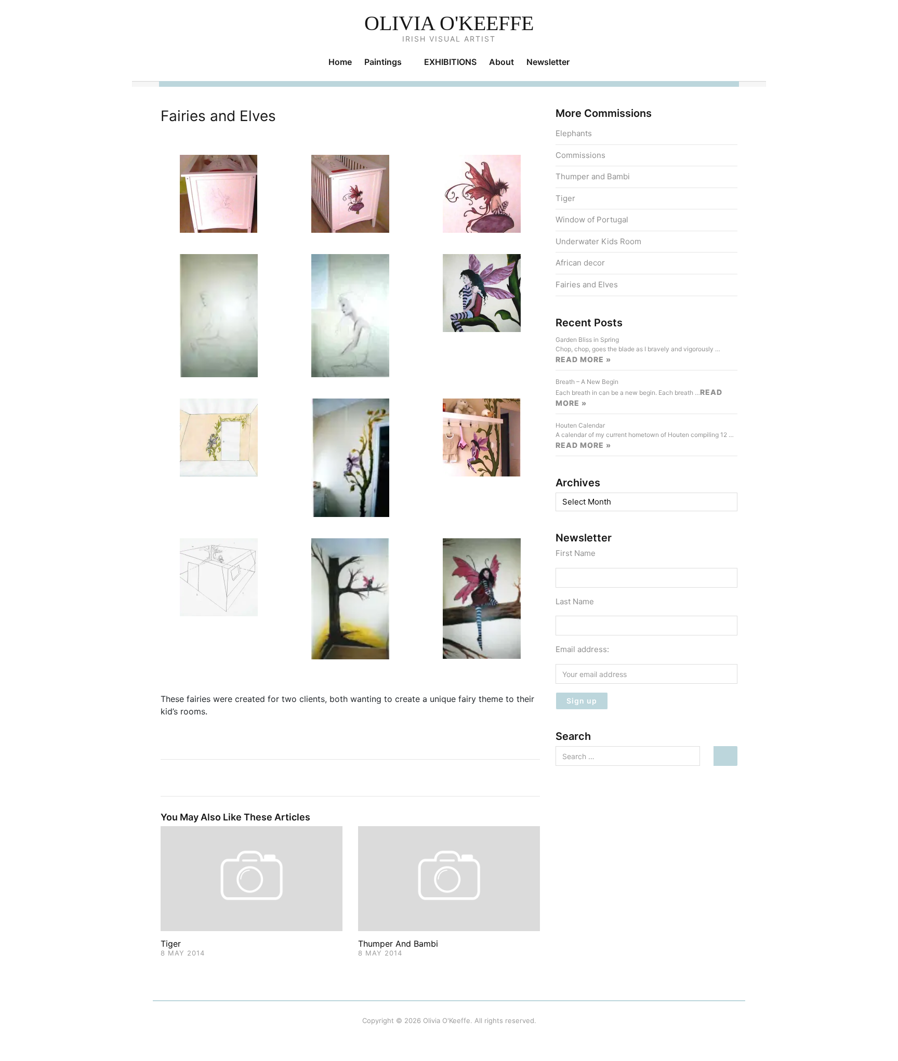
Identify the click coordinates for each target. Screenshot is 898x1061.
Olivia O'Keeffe (449, 23)
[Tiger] (251, 877)
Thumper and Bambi (398, 943)
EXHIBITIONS (450, 62)
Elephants (574, 133)
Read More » (583, 359)
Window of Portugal (592, 219)
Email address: (582, 649)
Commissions (580, 155)
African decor (580, 263)
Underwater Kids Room (598, 241)
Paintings (383, 62)
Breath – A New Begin (587, 382)
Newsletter (548, 62)
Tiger (171, 943)
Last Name (575, 601)
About (501, 62)
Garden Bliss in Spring (587, 339)
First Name (576, 553)
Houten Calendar (580, 425)
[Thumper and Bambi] (449, 877)
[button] (218, 193)
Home (340, 62)
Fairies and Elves (587, 284)
